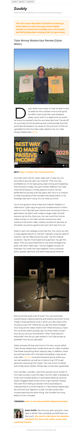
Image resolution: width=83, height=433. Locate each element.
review (35, 132)
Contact (30, 1)
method (27, 357)
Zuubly (20, 8)
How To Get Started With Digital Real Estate (46, 401)
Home (14, 1)
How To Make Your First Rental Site (37, 172)
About (21, 1)
